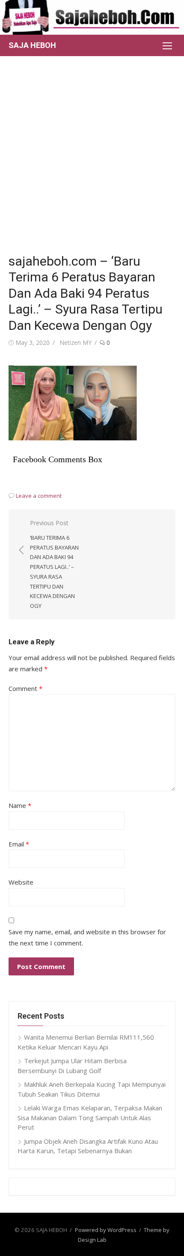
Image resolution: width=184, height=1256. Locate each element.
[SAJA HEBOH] (92, 17)
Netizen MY (75, 342)
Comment (25, 688)
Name (20, 805)
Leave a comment (39, 495)
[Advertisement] (92, 152)
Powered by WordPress (106, 1230)
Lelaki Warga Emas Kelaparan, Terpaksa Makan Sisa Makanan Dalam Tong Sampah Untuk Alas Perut (90, 1117)
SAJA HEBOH (32, 45)
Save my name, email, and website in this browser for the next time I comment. (87, 937)
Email (19, 844)
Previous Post (54, 564)
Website (21, 882)
